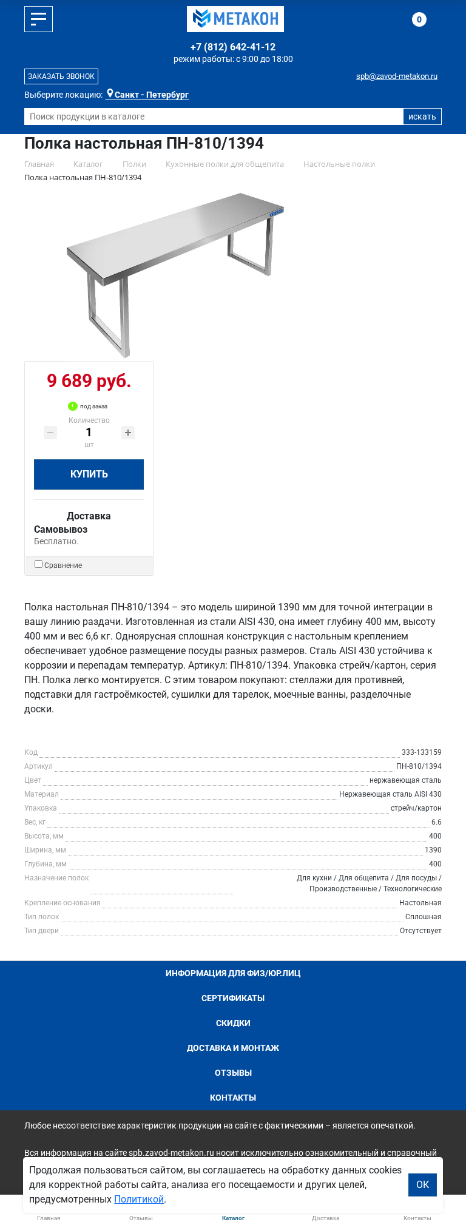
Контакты (233, 1097)
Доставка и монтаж (233, 1048)
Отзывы (233, 1073)
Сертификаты (233, 998)
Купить (89, 474)
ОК (422, 1184)
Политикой (139, 1199)
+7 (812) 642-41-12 (233, 47)
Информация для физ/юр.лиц (233, 973)
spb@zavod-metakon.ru (396, 76)
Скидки (233, 1023)
